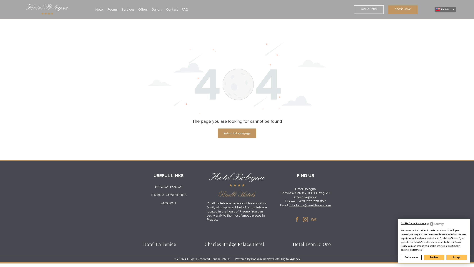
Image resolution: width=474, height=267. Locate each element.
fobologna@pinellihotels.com (310, 205)
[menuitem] (100, 9)
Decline (434, 257)
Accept (457, 257)
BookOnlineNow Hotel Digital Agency (275, 259)
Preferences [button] (416, 250)
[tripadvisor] (314, 220)
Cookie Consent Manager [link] (413, 223)
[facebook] (297, 220)
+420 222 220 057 (311, 201)
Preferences (411, 257)
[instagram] (305, 220)
